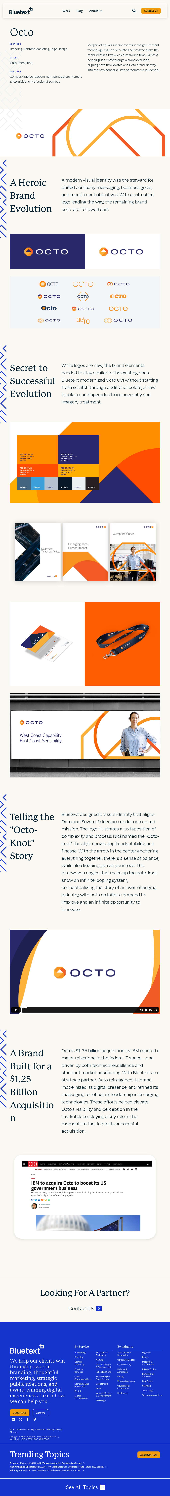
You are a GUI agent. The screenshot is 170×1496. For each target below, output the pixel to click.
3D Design (101, 1400)
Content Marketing (79, 1363)
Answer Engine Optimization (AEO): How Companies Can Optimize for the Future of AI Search (57, 1467)
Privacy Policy (54, 1429)
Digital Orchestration (81, 1397)
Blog (80, 11)
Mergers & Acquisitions (148, 1363)
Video (98, 1388)
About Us (95, 11)
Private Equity (149, 1369)
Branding (79, 1357)
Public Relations (103, 1372)
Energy (120, 1376)
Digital (78, 1391)
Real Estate (147, 1381)
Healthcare (122, 1393)
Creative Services (79, 1370)
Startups (146, 1385)
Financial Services (126, 1381)
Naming (99, 1359)
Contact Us (151, 10)
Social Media (102, 1383)
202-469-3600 (41, 1439)
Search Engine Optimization (103, 1377)
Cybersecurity (124, 1364)
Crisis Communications (83, 1377)
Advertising (80, 1352)
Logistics (146, 1352)
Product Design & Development (103, 1365)
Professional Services (148, 1375)
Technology (147, 1390)
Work (66, 11)
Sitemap (14, 1432)
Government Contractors (123, 1387)
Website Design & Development (103, 1394)
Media (145, 1357)
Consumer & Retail (126, 1359)
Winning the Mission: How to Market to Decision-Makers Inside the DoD (45, 1470)
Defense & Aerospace (122, 1370)
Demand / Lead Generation (82, 1385)
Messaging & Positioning (102, 1353)
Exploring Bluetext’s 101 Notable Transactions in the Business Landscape (46, 1463)
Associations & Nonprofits (124, 1353)
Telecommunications (152, 1395)
